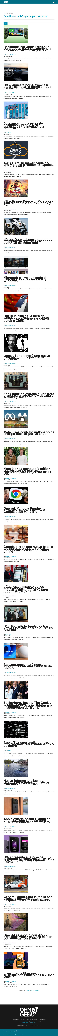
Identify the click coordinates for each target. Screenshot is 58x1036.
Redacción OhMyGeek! (10, 54)
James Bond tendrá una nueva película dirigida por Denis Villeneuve (27, 357)
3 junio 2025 (6, 440)
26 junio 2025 (7, 365)
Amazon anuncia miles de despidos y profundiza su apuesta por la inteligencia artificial (24, 125)
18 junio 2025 (7, 403)
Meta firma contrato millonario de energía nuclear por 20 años (29, 433)
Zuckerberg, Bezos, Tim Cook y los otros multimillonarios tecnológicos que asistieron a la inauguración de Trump (28, 705)
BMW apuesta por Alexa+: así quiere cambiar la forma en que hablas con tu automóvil (27, 86)
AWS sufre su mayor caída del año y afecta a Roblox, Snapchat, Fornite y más (29, 164)
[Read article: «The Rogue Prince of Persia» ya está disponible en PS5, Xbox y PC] (29, 188)
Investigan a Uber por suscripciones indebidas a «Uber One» (29, 975)
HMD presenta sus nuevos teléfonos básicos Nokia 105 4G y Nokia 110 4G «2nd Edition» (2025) (29, 859)
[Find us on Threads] (12, 1031)
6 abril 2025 (6, 597)
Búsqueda (10, 13)
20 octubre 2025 (7, 172)
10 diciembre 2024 (8, 906)
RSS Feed (6, 1034)
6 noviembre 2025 (8, 94)
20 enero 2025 (7, 713)
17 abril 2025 (7, 557)
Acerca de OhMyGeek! (13, 1034)
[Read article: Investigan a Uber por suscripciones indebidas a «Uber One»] (29, 960)
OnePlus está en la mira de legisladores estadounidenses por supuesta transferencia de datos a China (27, 318)
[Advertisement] (29, 9)
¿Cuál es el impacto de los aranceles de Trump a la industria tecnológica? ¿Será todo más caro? (26, 588)
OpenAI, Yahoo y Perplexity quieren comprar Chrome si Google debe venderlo (25, 510)
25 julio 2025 (7, 249)
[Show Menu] (53, 2)
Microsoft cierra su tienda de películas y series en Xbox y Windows (25, 279)
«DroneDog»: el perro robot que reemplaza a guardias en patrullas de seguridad (28, 241)
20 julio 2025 (7, 287)
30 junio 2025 (7, 327)
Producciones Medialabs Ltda (29, 1022)
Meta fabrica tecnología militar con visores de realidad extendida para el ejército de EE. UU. (28, 471)
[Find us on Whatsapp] (8, 1031)
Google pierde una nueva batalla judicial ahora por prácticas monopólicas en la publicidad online (28, 549)
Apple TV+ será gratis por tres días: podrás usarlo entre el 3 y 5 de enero (29, 744)
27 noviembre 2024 (8, 982)
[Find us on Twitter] (16, 1031)
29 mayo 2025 (7, 479)
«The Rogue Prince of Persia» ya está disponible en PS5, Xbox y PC (28, 203)
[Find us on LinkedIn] (14, 1031)
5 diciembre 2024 (8, 944)
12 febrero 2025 (7, 635)
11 (34, 990)
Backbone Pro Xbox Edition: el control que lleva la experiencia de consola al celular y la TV (27, 48)
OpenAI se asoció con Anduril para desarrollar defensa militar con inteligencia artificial (28, 936)
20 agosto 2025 (7, 210)
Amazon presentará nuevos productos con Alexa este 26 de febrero (28, 666)
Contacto (21, 1034)
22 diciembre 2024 (8, 828)
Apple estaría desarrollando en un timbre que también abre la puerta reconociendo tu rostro (27, 820)
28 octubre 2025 (7, 134)
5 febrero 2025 (7, 674)
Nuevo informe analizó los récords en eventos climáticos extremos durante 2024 (27, 782)
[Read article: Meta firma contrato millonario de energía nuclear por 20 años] (29, 419)
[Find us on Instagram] (6, 1031)
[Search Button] (5, 23)
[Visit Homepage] (6, 1)
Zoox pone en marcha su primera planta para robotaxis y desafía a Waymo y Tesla (29, 395)
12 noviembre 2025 (8, 56)
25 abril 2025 (7, 518)
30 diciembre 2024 (8, 752)
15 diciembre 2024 (8, 868)
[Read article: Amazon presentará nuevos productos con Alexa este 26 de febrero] (29, 651)
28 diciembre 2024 (8, 790)
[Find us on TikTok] (10, 1031)
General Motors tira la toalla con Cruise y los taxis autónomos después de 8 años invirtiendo (28, 898)
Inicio (5, 13)
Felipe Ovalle (8, 132)
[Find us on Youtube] (4, 1031)
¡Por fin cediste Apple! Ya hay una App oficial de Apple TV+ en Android (28, 628)
